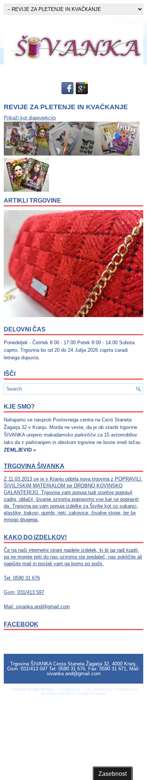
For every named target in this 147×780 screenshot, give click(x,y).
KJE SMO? (19, 406)
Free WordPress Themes (106, 689)
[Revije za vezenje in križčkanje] (71, 154)
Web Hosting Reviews (86, 693)
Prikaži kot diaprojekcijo (30, 118)
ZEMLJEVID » (20, 450)
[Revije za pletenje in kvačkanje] (26, 154)
